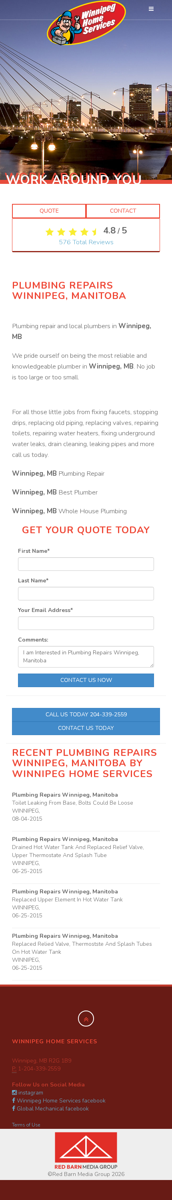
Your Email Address (45, 610)
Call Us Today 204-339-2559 (86, 714)
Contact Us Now (86, 680)
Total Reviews (86, 242)
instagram (30, 1092)
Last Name (33, 580)
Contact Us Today (86, 728)
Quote (49, 211)
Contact (123, 211)
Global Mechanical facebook (52, 1108)
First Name (34, 551)
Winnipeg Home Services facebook (60, 1100)
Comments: (33, 640)
